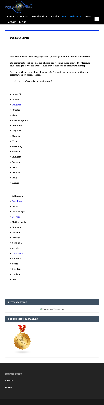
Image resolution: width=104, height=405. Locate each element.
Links (22, 22)
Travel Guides (39, 16)
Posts (88, 16)
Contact (11, 22)
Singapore (17, 253)
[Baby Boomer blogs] (22, 353)
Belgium (16, 104)
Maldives (17, 201)
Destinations (70, 16)
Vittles (55, 16)
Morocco (17, 216)
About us (22, 16)
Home (10, 16)
